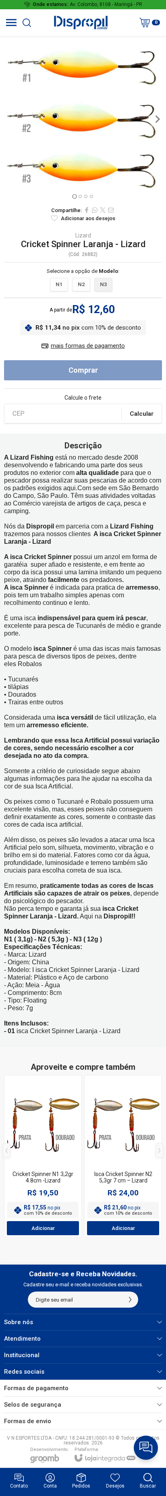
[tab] (74, 196)
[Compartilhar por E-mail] (111, 210)
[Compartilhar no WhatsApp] (95, 210)
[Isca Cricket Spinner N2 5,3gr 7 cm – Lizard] (123, 1156)
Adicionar (43, 1228)
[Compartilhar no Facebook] (86, 210)
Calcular (142, 413)
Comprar (83, 370)
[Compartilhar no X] (103, 210)
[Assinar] (130, 1300)
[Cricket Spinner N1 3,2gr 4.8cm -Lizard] (42, 1156)
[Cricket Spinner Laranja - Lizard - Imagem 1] (83, 119)
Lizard (83, 235)
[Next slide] (157, 119)
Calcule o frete (83, 397)
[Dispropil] (80, 22)
